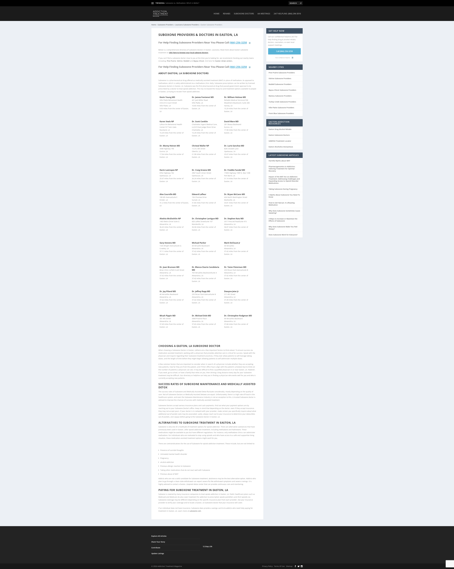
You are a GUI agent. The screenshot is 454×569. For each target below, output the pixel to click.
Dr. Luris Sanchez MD (234, 145)
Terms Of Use (279, 566)
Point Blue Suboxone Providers (281, 113)
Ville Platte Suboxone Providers (281, 107)
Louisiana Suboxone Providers (187, 25)
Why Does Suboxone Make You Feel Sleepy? (283, 228)
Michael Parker (199, 243)
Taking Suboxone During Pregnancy (283, 189)
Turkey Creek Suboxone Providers (282, 102)
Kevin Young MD (167, 97)
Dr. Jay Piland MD (168, 291)
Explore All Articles (158, 536)
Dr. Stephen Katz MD (234, 218)
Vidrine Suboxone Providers (280, 78)
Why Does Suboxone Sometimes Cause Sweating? (284, 212)
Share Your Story (158, 542)
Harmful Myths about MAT (279, 161)
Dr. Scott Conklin (200, 121)
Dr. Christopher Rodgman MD (238, 315)
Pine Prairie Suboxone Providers (282, 73)
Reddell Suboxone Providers (280, 84)
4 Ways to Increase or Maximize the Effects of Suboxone (283, 220)
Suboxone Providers (165, 25)
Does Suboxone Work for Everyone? (283, 235)
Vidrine (180, 61)
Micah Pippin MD (168, 315)
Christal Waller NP (200, 145)
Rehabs (226, 14)
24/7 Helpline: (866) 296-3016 (287, 14)
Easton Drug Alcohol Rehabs (280, 129)
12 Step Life (207, 546)
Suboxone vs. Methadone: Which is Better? (182, 3)
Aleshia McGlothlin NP (170, 218)
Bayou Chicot (199, 61)
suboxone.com (195, 511)
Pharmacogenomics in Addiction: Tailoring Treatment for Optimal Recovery (282, 168)
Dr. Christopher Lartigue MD (205, 218)
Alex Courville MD (168, 194)
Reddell (186, 61)
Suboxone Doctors (244, 14)
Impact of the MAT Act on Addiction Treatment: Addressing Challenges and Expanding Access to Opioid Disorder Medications (284, 180)
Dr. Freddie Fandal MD (234, 170)
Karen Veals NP (167, 121)
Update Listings (157, 553)
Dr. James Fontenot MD (203, 97)
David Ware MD (231, 121)
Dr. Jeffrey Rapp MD (201, 291)
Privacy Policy (267, 566)
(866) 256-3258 (238, 42)
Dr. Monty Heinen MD (170, 145)
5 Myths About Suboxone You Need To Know (284, 196)
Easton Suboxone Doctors (279, 135)
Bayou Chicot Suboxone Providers (282, 90)
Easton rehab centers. (224, 61)
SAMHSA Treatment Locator (280, 141)
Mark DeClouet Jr (232, 243)
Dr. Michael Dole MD (201, 315)
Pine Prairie (171, 61)
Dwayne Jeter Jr (231, 291)
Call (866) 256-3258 (284, 51)
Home (216, 14)
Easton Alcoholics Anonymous (281, 147)
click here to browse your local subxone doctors (188, 53)
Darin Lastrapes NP (169, 170)
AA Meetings (264, 14)
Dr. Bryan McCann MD (234, 194)
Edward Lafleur (199, 194)
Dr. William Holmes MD (235, 97)
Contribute (155, 548)
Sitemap (289, 566)
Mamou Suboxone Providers (280, 96)
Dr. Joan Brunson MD (169, 267)
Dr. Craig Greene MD (201, 170)
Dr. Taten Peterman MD (235, 267)
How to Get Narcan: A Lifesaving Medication (282, 204)
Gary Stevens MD (168, 243)
